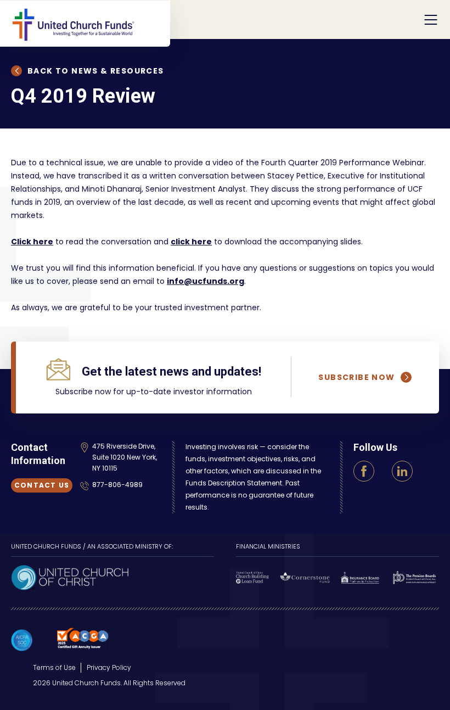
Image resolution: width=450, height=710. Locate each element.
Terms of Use (54, 667)
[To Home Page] (90, 19)
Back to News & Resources (95, 70)
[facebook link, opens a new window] (363, 471)
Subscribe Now (356, 377)
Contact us (41, 485)
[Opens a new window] (69, 576)
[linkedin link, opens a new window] (402, 471)
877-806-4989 (117, 484)
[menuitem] (54, 668)
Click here (32, 241)
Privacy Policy (109, 667)
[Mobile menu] (431, 20)
